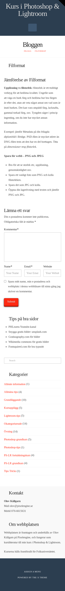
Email (28, 266)
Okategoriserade (13, 423)
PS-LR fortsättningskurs (17, 455)
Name (8, 266)
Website (47, 266)
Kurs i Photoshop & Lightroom (32, 10)
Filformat (37, 79)
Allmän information (14, 384)
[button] (32, 28)
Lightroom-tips (12, 415)
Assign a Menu (32, 572)
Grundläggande (12, 399)
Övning (8, 431)
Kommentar (11, 229)
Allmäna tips (11, 391)
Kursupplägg (11, 407)
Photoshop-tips (12, 447)
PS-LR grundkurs (13, 463)
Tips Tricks (10, 471)
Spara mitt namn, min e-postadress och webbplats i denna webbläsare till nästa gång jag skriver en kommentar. (34, 286)
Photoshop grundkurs (15, 439)
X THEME (42, 577)
